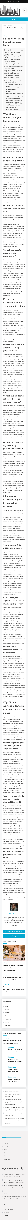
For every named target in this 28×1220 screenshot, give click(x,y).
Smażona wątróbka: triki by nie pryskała (14, 85)
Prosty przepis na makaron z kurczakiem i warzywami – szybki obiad (13, 989)
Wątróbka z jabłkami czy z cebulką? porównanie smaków (13, 78)
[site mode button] (25, 10)
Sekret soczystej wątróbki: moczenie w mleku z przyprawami (13, 89)
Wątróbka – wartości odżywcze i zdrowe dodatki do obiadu (14, 97)
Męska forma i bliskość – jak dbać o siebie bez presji (14, 1114)
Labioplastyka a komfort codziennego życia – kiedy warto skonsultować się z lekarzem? (14, 1121)
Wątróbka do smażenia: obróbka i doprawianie (14, 94)
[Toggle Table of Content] (21, 50)
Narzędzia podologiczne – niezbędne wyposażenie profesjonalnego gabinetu (15, 1108)
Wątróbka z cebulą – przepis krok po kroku (14, 56)
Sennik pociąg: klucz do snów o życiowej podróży (15, 1080)
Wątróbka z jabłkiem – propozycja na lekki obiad (12, 108)
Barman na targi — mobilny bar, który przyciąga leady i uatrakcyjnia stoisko (13, 967)
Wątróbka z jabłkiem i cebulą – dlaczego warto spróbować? (13, 74)
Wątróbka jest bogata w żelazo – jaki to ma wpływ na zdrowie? (14, 101)
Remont (7, 1016)
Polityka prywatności (9, 1209)
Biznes (7, 1006)
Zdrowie (7, 1022)
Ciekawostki (8, 1025)
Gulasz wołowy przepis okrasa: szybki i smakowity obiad (15, 1051)
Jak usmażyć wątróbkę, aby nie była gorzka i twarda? (13, 81)
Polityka (7, 1009)
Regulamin (6, 1212)
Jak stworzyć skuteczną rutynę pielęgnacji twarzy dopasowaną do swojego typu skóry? (13, 1102)
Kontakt (6, 1215)
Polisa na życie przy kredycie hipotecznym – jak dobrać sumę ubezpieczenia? (13, 1094)
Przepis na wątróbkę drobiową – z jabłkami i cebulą (14, 67)
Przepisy (6, 36)
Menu (13, 19)
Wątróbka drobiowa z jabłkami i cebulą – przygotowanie (13, 71)
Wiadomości (8, 1019)
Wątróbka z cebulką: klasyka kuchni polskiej (12, 53)
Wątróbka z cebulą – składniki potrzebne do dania (13, 60)
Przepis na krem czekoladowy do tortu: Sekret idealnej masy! (15, 1061)
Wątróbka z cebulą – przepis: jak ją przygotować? (13, 63)
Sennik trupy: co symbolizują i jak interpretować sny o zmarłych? (14, 1071)
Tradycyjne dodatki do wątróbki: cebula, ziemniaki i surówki (14, 104)
